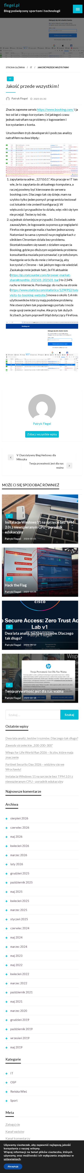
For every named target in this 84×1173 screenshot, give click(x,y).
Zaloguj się (12, 1124)
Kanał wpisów (14, 1131)
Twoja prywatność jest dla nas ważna (34, 691)
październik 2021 (21, 992)
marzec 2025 (18, 910)
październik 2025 (21, 882)
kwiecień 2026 (19, 846)
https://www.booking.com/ (55, 109)
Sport (14, 1100)
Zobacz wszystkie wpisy (42, 434)
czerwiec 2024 (19, 928)
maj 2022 (16, 965)
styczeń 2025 (19, 919)
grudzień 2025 (19, 873)
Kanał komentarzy (17, 1138)
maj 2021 (16, 1001)
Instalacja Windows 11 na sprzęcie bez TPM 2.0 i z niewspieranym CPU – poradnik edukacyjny (39, 527)
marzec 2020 (18, 1010)
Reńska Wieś (18, 1091)
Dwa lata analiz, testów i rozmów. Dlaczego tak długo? (39, 635)
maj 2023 (16, 955)
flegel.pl (12, 5)
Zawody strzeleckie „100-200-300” (29, 745)
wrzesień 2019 (19, 1038)
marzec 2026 (18, 855)
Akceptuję (13, 1166)
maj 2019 (16, 1047)
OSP (13, 1082)
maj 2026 (16, 836)
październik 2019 (21, 1029)
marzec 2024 (18, 946)
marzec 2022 (18, 983)
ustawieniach (12, 1159)
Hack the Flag (16, 585)
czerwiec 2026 (19, 827)
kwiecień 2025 (19, 901)
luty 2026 (16, 864)
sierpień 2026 (19, 818)
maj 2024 (16, 937)
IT (31, 67)
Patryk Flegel (20, 98)
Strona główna (15, 67)
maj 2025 (16, 891)
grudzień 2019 (19, 1019)
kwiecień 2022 (19, 974)
